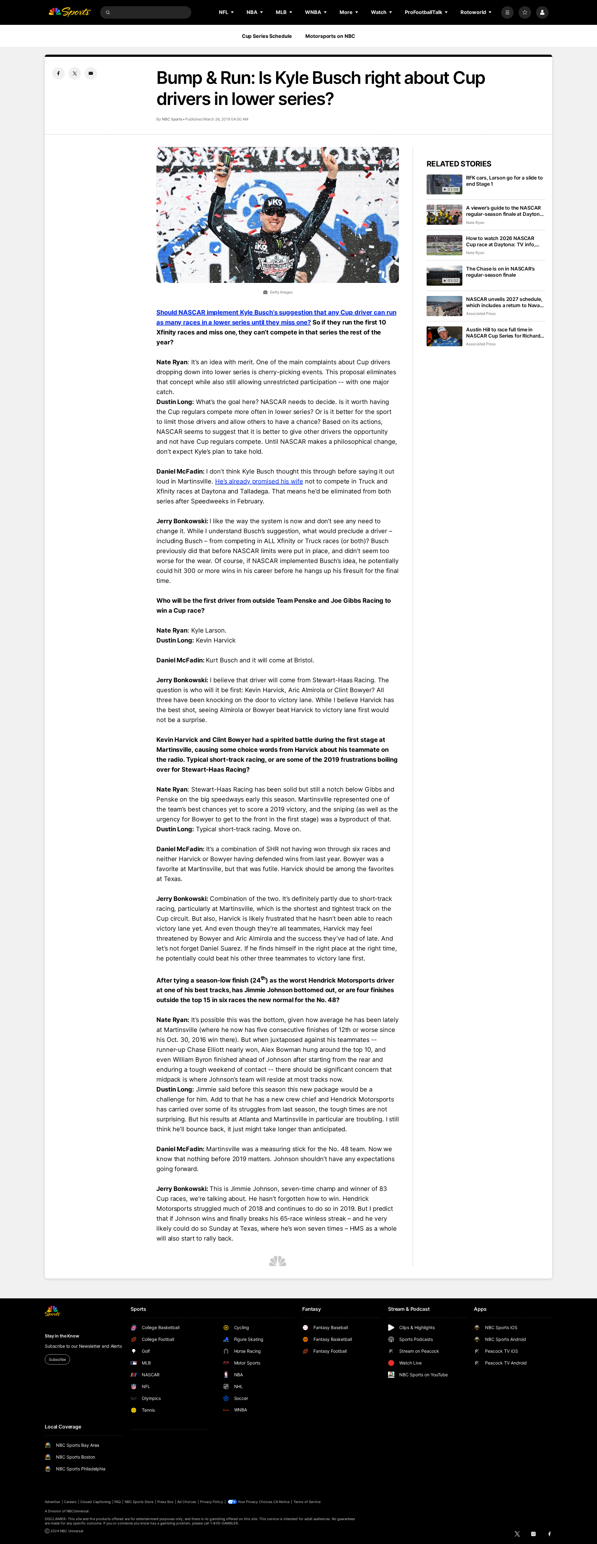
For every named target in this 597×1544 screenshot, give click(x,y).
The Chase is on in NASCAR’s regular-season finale (500, 272)
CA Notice (281, 1502)
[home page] (70, 12)
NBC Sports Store (139, 1502)
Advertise (52, 1502)
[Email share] (91, 73)
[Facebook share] (58, 73)
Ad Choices (186, 1502)
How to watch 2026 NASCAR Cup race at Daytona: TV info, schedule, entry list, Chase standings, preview (500, 241)
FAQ (117, 1502)
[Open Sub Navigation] (232, 12)
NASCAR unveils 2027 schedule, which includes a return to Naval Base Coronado (504, 302)
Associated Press (481, 313)
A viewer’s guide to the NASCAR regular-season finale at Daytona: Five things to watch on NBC (505, 211)
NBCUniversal (78, 1511)
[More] (507, 12)
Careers (70, 1502)
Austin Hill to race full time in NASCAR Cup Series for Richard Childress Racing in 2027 (503, 332)
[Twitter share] (74, 73)
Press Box (165, 1502)
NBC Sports (172, 119)
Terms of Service (307, 1502)
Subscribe (57, 1359)
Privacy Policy (211, 1502)
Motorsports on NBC (330, 36)
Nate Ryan (475, 222)
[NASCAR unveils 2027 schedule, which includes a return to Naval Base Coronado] (444, 306)
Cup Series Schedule (267, 36)
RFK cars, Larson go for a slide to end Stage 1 (504, 181)
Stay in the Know (62, 1335)
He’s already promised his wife (259, 481)
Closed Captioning (95, 1502)
